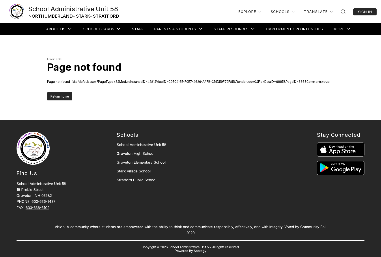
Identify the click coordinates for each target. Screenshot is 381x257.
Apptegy (200, 251)
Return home (59, 96)
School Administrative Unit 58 (141, 144)
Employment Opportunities (294, 29)
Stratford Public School (136, 180)
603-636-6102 (37, 207)
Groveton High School (135, 153)
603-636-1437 (44, 201)
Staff (138, 29)
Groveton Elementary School (141, 162)
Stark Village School (134, 171)
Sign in (365, 12)
